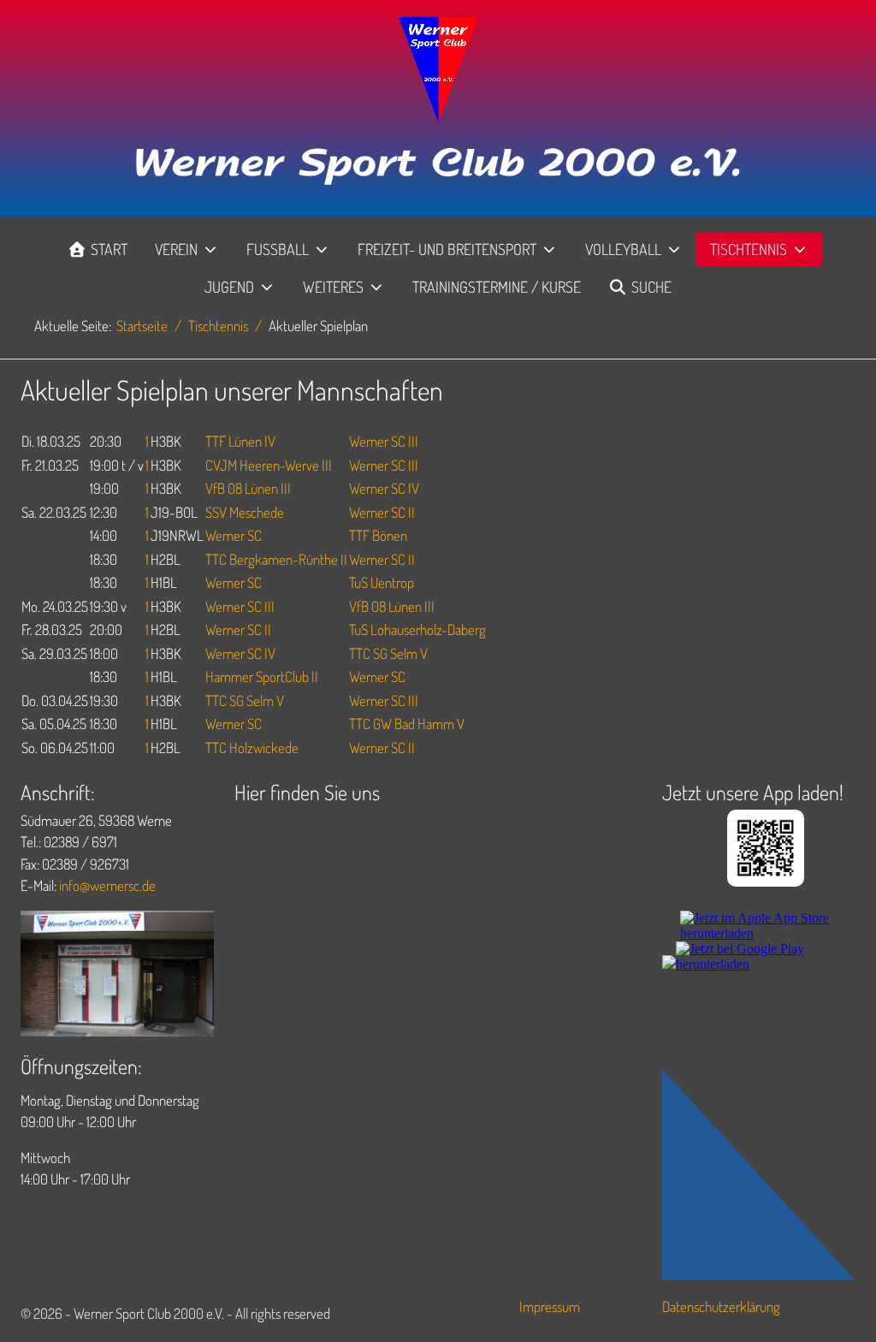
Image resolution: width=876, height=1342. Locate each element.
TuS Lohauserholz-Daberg (417, 629)
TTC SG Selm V (388, 653)
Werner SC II (382, 512)
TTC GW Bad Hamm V (407, 724)
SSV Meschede (244, 512)
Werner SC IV (384, 488)
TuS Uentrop (381, 582)
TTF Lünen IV (240, 441)
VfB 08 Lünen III (248, 488)
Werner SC (233, 535)
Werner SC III (383, 441)
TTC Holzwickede (252, 748)
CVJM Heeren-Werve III (268, 465)
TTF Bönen (378, 535)
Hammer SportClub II (261, 677)
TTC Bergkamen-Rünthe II (276, 559)
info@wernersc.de (107, 885)
